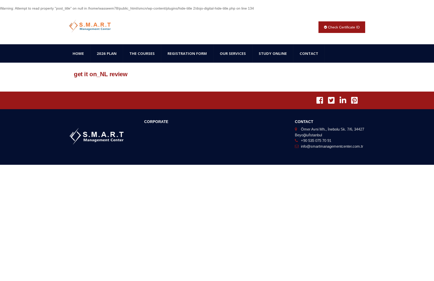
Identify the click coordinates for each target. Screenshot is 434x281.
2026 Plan (107, 53)
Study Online (273, 53)
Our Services (233, 53)
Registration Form (187, 53)
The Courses (142, 53)
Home (78, 53)
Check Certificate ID (343, 27)
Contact (309, 53)
